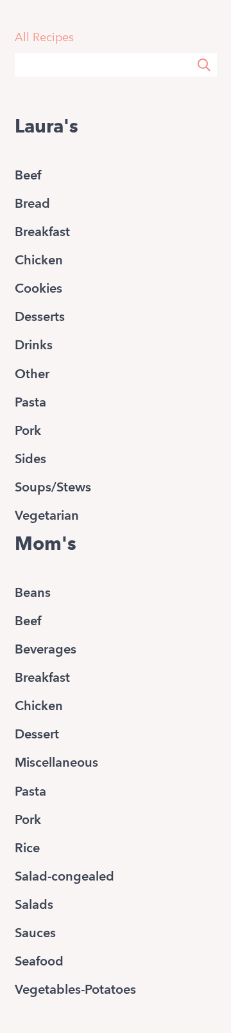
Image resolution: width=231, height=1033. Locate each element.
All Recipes (44, 37)
